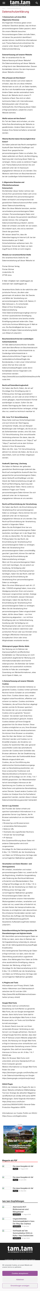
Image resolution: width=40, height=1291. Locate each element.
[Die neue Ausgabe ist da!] (6, 1169)
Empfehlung (16, 1214)
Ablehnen (20, 1279)
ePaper (15, 1169)
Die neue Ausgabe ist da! (23, 1166)
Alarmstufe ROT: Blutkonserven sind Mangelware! (21, 1209)
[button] (3, 3)
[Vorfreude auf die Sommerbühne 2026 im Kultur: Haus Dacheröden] (6, 1233)
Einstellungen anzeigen (20, 1286)
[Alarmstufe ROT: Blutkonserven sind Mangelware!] (6, 1210)
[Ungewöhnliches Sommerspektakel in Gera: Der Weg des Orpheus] (6, 1222)
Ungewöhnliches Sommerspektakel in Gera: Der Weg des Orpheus (24, 1221)
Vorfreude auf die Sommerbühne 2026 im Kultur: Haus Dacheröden (23, 1233)
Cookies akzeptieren (20, 1273)
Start (3, 8)
